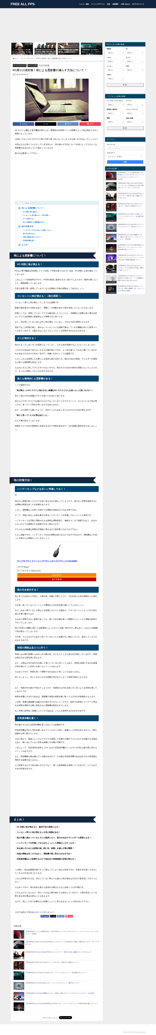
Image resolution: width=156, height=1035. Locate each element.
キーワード (111, 144)
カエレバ (26, 566)
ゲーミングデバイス (98, 4)
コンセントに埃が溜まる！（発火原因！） (36, 215)
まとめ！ (24, 245)
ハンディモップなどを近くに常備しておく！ (37, 230)
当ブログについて (138, 4)
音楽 (108, 4)
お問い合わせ (125, 4)
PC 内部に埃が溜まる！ (30, 212)
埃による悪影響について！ (32, 208)
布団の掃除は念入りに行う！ (32, 237)
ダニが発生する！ (28, 218)
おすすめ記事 (45, 65)
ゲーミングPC (32, 65)
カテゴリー (111, 153)
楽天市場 (55, 579)
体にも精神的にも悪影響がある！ (33, 222)
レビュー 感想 (84, 4)
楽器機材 (115, 4)
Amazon (55, 575)
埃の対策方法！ (27, 226)
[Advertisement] (78, 24)
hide (26, 203)
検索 (125, 85)
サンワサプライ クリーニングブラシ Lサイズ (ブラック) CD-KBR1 (47, 561)
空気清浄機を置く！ (29, 240)
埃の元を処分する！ (29, 233)
